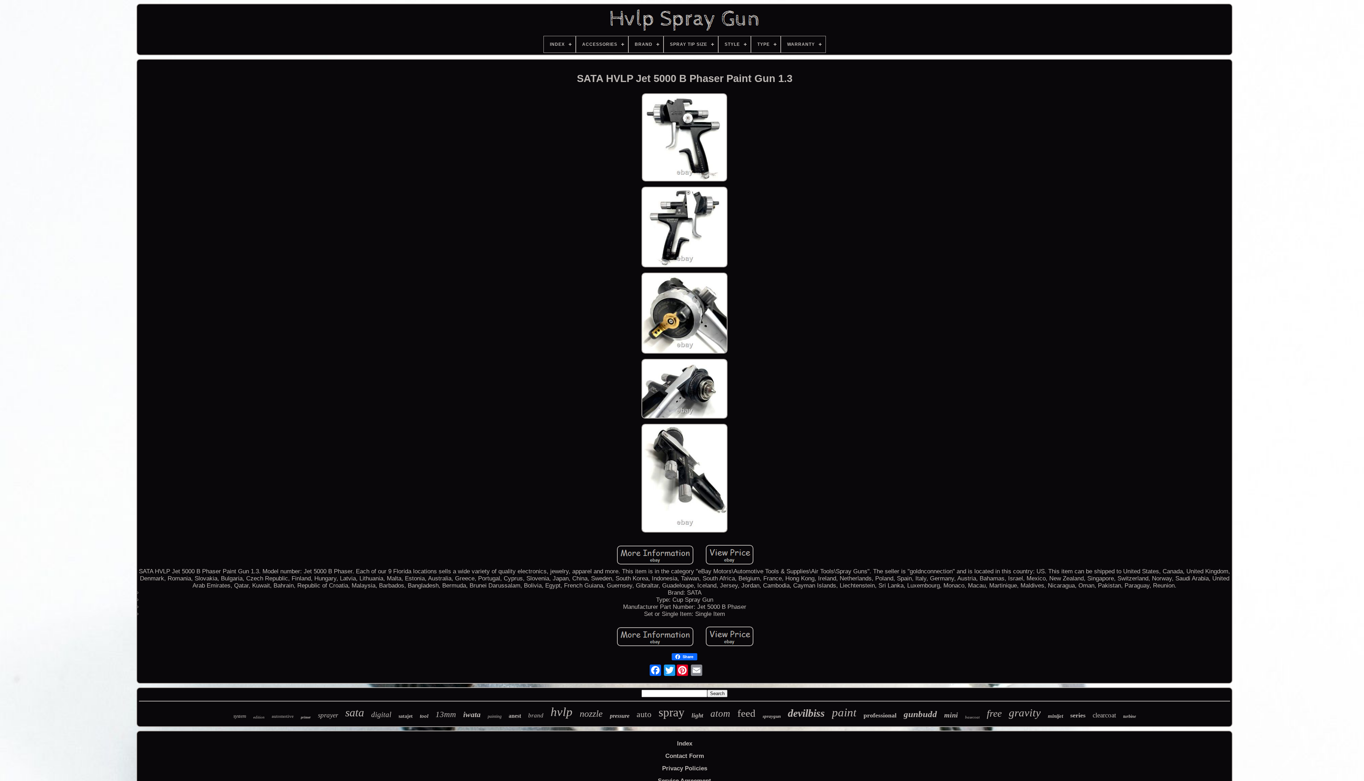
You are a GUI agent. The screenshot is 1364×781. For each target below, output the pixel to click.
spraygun (772, 716)
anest (515, 716)
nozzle (591, 714)
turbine (1129, 716)
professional (880, 715)
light (697, 715)
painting (495, 716)
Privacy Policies (684, 768)
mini (951, 715)
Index (684, 743)
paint (844, 712)
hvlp (562, 712)
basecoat (972, 717)
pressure (619, 716)
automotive (283, 716)
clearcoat (1104, 715)
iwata (472, 714)
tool (424, 716)
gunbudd (920, 714)
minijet (1055, 716)
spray (671, 712)
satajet (406, 716)
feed (746, 713)
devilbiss (806, 713)
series (1078, 715)
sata (354, 712)
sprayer (328, 715)
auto (644, 714)
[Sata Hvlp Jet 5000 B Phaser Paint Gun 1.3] (684, 138)
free (994, 713)
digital (381, 714)
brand (535, 715)
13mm (445, 714)
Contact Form (684, 756)
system (239, 716)
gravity (1025, 712)
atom (720, 713)
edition (259, 717)
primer (306, 717)
